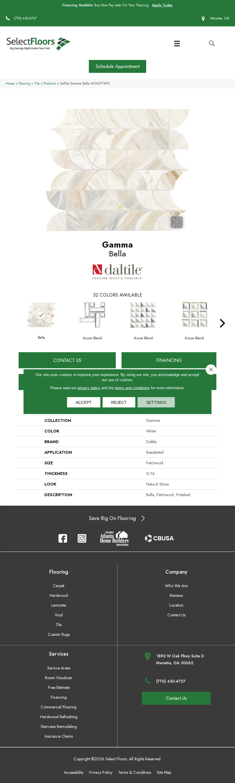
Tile (37, 83)
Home (10, 83)
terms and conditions (132, 388)
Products (50, 83)
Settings (156, 402)
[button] (117, 66)
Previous (13, 315)
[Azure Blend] (92, 315)
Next (222, 315)
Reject (119, 402)
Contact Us (67, 360)
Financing (169, 360)
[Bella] (41, 315)
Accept (84, 402)
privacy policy (88, 388)
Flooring (24, 83)
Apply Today (162, 5)
